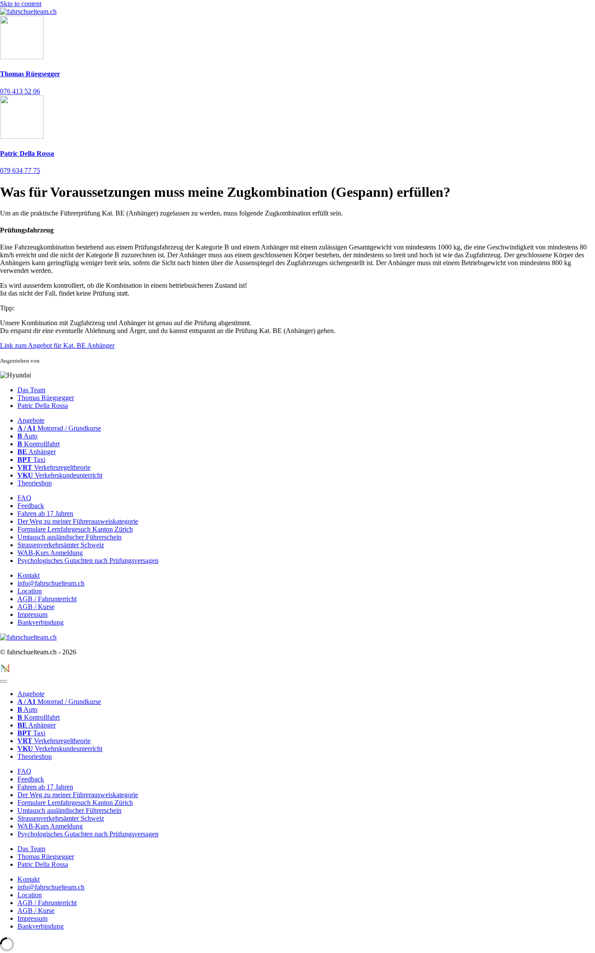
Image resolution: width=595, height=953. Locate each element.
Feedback (30, 505)
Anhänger (36, 451)
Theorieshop (34, 483)
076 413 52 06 (20, 91)
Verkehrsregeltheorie (54, 467)
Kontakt (28, 575)
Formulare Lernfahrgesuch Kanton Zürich (75, 529)
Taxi (31, 459)
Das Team (31, 390)
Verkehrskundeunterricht (59, 475)
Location (29, 591)
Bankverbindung (40, 622)
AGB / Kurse (35, 606)
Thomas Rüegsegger (30, 73)
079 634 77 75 (20, 170)
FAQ (24, 498)
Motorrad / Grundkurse (59, 428)
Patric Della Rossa (27, 153)
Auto (27, 436)
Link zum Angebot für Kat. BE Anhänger (57, 345)
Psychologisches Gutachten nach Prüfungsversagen (88, 560)
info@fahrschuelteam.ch (51, 583)
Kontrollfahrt (38, 444)
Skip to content (20, 3)
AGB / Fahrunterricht (47, 599)
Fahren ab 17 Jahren (45, 513)
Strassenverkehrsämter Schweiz (60, 545)
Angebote (30, 420)
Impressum (32, 614)
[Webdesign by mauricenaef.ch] (5, 671)
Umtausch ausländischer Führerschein (69, 537)
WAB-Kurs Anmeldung (50, 552)
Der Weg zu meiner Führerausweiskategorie (77, 521)
